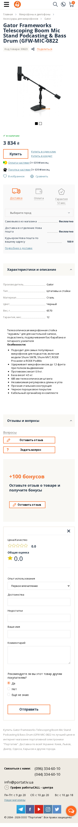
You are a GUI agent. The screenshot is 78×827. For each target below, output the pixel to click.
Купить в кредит (41, 156)
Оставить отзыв (31, 440)
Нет (14, 689)
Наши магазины (14, 800)
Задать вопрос (30, 449)
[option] (39, 91)
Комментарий (16, 643)
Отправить (28, 709)
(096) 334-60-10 (47, 768)
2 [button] (40, 123)
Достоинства (16, 594)
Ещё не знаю (20, 695)
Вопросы (10, 433)
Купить (16, 154)
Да (13, 683)
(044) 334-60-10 (47, 774)
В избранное (16, 176)
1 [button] (36, 123)
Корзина (73, 3)
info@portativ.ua (18, 782)
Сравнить (42, 176)
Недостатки (15, 610)
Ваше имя (14, 626)
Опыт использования (21, 578)
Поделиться (44, 49)
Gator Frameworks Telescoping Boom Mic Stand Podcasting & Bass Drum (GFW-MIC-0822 (34, 33)
